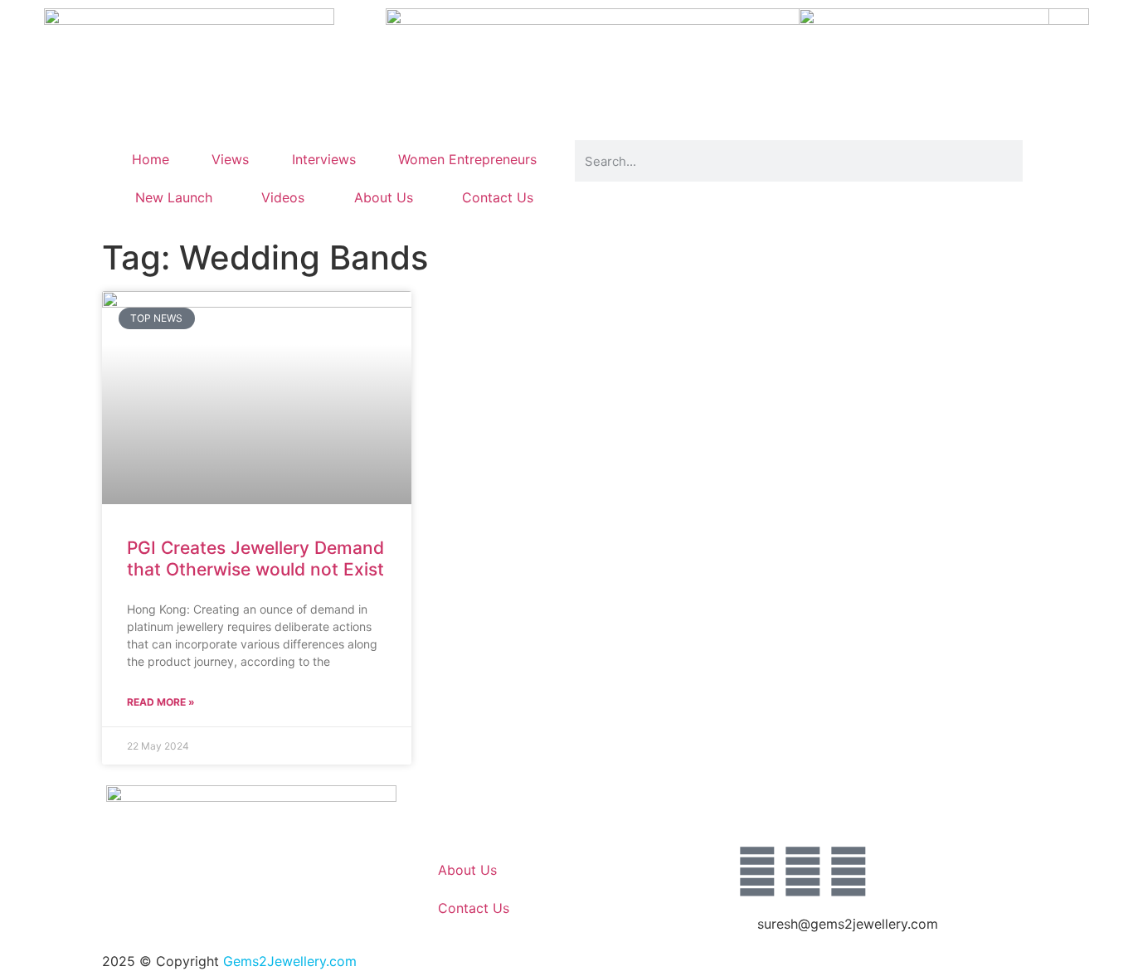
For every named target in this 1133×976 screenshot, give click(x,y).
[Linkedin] (848, 871)
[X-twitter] (803, 871)
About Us (383, 197)
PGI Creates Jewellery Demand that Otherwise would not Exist (255, 558)
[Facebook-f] (757, 871)
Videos (282, 197)
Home (150, 159)
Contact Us (497, 197)
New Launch (173, 197)
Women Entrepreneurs (467, 159)
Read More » (161, 702)
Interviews (324, 159)
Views (230, 159)
